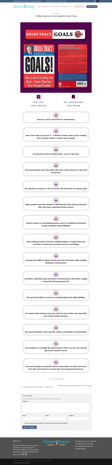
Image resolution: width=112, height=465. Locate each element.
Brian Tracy (42, 106)
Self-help (56, 13)
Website (71, 415)
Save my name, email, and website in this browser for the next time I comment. (46, 423)
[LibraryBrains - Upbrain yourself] (24, 6)
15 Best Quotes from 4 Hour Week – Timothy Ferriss (38, 387)
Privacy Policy (46, 460)
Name (24, 415)
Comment (25, 401)
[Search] (70, 6)
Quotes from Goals (76, 102)
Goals (41, 102)
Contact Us (65, 6)
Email (47, 415)
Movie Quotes (56, 6)
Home (38, 6)
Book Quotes (46, 6)
